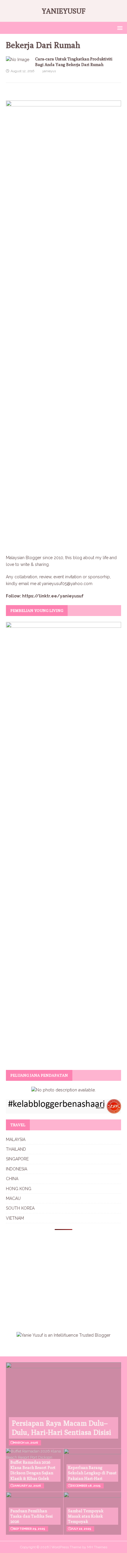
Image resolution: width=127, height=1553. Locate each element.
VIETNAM (15, 1218)
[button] (119, 27)
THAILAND (16, 1149)
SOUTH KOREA (20, 1208)
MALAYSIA (15, 1139)
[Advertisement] (55, 1277)
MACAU (13, 1198)
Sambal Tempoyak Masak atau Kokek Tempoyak (85, 1516)
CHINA (12, 1178)
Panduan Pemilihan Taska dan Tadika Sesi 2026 (31, 1516)
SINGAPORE (17, 1159)
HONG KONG (18, 1188)
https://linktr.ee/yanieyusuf (53, 596)
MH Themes (97, 1547)
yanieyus (49, 71)
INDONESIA (16, 1169)
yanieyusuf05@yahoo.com (67, 583)
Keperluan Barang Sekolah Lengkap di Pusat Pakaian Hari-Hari (92, 1472)
